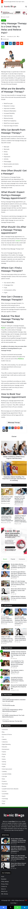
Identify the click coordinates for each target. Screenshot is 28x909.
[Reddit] (18, 428)
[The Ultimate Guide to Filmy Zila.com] (5, 673)
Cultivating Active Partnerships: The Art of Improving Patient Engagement (7, 518)
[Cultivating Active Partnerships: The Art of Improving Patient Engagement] (7, 511)
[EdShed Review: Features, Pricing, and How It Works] (5, 599)
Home (3, 17)
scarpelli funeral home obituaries (10, 788)
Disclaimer (3, 879)
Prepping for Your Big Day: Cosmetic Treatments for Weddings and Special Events (20, 500)
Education (4, 746)
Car (3, 737)
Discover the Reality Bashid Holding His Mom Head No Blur (19, 686)
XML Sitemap (4, 894)
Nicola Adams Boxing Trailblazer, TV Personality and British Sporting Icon (18, 566)
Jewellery (4, 771)
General (4, 764)
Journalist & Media (6, 774)
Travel (3, 801)
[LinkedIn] (9, 428)
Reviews (4, 786)
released (17, 240)
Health (7, 17)
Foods (3, 756)
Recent (5, 559)
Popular (13, 559)
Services (4, 791)
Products (4, 781)
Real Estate (5, 783)
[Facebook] (4, 428)
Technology (5, 798)
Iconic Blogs (13, 903)
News (3, 779)
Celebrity (4, 739)
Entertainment (5, 749)
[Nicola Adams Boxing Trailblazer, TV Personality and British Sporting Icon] (5, 566)
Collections (5, 742)
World (3, 803)
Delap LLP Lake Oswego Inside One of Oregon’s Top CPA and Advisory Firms (19, 582)
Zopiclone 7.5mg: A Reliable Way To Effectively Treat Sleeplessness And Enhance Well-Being (20, 518)
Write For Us (4, 891)
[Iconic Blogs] (10, 6)
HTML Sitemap (5, 881)
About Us (3, 889)
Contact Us (4, 886)
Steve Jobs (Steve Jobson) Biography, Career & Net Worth (18, 590)
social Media (5, 793)
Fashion (4, 751)
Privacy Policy (4, 884)
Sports (3, 796)
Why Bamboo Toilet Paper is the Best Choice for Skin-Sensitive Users (7, 499)
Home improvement (7, 769)
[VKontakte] (21, 428)
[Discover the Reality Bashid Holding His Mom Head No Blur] (5, 687)
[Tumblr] (12, 428)
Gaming (4, 761)
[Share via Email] (4, 430)
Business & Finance (7, 734)
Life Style (4, 776)
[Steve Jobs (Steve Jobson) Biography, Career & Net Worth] (5, 591)
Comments (22, 559)
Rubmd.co (21, 358)
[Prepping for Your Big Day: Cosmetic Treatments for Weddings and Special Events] (21, 491)
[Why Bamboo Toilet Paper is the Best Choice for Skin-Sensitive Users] (7, 491)
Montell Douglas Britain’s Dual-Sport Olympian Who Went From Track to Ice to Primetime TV (21, 620)
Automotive (5, 729)
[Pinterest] (15, 428)
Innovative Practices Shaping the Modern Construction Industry (17, 679)
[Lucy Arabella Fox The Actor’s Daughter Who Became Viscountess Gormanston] (5, 663)
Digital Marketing (6, 744)
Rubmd (3, 328)
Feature (4, 754)
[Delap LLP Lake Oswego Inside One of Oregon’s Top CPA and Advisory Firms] (5, 583)
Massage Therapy (14, 422)
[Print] (7, 430)
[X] (7, 428)
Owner (3, 36)
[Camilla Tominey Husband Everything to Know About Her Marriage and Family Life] (5, 654)
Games (4, 759)
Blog (3, 732)
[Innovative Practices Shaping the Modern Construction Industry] (5, 680)
